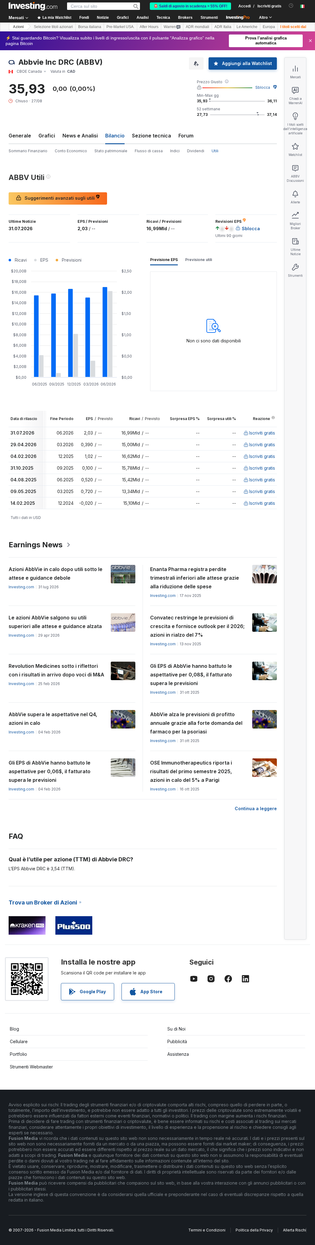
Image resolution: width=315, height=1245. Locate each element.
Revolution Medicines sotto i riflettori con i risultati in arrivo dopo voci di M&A (56, 670)
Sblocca (262, 87)
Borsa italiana (89, 27)
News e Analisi (80, 136)
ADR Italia (222, 27)
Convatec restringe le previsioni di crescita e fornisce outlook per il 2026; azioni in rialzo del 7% (197, 626)
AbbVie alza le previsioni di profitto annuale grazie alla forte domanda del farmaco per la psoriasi (196, 723)
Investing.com (21, 587)
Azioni (18, 27)
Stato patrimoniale (110, 151)
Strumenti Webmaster (31, 1066)
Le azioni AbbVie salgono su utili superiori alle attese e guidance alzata (55, 621)
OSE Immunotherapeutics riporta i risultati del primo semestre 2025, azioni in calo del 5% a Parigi (191, 771)
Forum (185, 136)
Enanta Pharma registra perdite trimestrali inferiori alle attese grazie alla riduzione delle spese (194, 578)
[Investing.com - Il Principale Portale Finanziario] (33, 6)
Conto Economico (71, 151)
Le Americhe (247, 27)
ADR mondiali (197, 27)
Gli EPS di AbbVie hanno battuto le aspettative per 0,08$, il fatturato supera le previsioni (191, 674)
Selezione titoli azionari (53, 27)
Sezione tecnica (151, 136)
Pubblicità (177, 1041)
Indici (175, 151)
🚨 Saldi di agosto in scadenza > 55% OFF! (190, 6)
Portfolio (18, 1054)
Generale (20, 136)
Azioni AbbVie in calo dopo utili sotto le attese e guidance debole (55, 573)
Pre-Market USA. (120, 27)
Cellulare (19, 1041)
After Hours (149, 27)
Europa (269, 27)
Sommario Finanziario (28, 151)
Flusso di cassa (149, 151)
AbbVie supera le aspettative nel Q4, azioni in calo (53, 718)
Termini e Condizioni (206, 1230)
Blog (14, 1028)
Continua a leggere (256, 808)
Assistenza (178, 1054)
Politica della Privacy (254, 1230)
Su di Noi (176, 1028)
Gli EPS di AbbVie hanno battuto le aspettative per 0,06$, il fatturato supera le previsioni (49, 771)
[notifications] (291, 6)
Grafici (46, 136)
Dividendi (195, 151)
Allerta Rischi (294, 1230)
